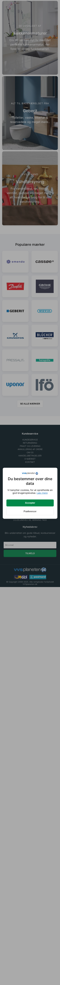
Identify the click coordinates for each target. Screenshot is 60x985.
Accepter (30, 503)
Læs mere (42, 492)
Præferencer (30, 511)
